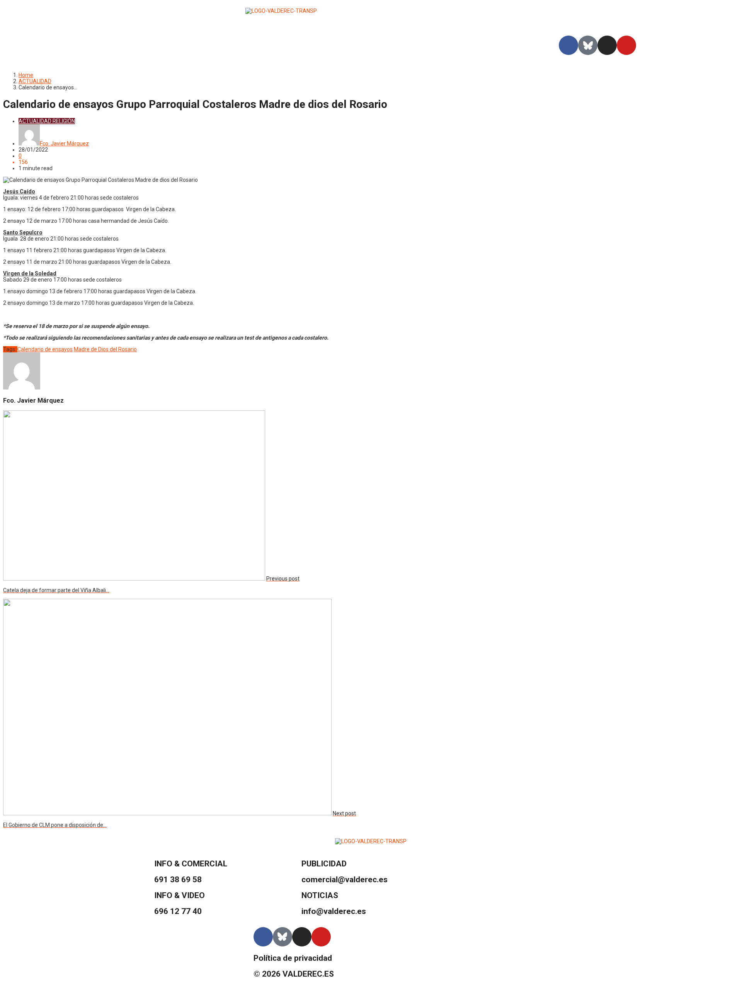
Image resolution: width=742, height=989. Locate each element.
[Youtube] (626, 45)
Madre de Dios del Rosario (105, 349)
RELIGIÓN (64, 121)
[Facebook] (568, 45)
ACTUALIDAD (35, 81)
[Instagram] (607, 45)
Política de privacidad (293, 958)
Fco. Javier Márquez (64, 143)
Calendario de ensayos (45, 349)
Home (26, 75)
